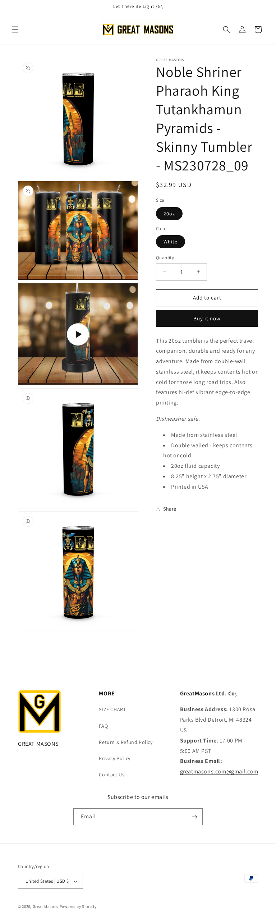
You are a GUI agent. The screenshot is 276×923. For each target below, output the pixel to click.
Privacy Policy (114, 758)
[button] (15, 29)
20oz (169, 213)
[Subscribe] (194, 816)
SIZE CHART (112, 709)
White (171, 241)
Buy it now (207, 318)
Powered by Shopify (78, 906)
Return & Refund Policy (125, 742)
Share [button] (169, 509)
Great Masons (46, 906)
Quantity (165, 258)
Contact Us (111, 774)
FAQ (103, 726)
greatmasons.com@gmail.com (219, 771)
